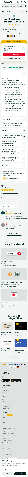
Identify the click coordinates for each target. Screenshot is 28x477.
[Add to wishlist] (22, 11)
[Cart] (25, 2)
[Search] (25, 6)
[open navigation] (2, 2)
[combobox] (12, 6)
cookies (8, 463)
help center (10, 173)
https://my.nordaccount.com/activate (15, 84)
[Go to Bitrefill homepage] (8, 2)
